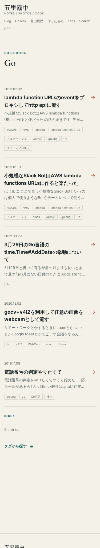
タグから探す (19, 446)
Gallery (20, 21)
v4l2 (19, 344)
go (23, 396)
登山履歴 (36, 21)
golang (53, 139)
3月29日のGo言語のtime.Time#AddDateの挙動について (42, 252)
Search (84, 21)
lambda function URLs (66, 130)
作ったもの (55, 21)
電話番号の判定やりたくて (33, 372)
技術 (49, 396)
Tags (71, 21)
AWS (26, 130)
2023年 (11, 130)
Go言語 (37, 139)
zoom (49, 344)
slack (36, 217)
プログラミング (16, 139)
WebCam (34, 344)
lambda (40, 130)
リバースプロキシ (18, 148)
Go (65, 139)
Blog (7, 21)
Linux (62, 344)
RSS (7, 29)
